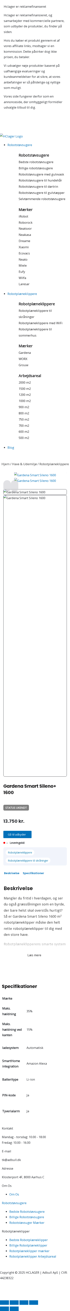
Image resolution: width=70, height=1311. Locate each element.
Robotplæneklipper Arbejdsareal (32, 1256)
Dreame (24, 241)
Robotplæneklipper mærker (29, 1251)
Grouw (23, 365)
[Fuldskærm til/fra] (14, 1302)
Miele (23, 265)
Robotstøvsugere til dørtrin (38, 186)
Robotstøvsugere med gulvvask (41, 174)
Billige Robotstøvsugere (26, 1217)
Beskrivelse (11, 873)
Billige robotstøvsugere (36, 168)
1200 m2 (25, 394)
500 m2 (24, 438)
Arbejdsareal (30, 375)
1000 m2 (25, 401)
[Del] (23, 1302)
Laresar (24, 284)
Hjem (5, 464)
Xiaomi (24, 247)
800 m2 (24, 413)
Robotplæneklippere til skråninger (28, 860)
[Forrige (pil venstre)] (4, 1308)
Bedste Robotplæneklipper (28, 1240)
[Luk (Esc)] (33, 1302)
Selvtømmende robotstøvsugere (42, 199)
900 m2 (24, 407)
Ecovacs (24, 253)
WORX (23, 359)
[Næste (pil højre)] (14, 1308)
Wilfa (22, 278)
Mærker (26, 209)
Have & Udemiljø (24, 464)
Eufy (22, 271)
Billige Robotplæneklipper (28, 1245)
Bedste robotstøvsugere (36, 162)
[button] (17, 834)
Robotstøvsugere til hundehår (40, 180)
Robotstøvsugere (34, 155)
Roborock (25, 222)
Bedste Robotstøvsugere (27, 1211)
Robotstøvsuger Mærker (26, 1222)
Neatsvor (25, 228)
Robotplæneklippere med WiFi (41, 323)
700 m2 (24, 425)
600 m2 (24, 431)
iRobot (23, 216)
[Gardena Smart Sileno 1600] (35, 475)
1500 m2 (25, 388)
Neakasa (25, 234)
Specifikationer (33, 873)
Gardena (25, 352)
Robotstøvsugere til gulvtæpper (42, 192)
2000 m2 (25, 382)
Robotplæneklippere (37, 303)
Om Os (14, 1194)
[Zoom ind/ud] (4, 1302)
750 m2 (24, 419)
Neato (23, 259)
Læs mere (34, 955)
